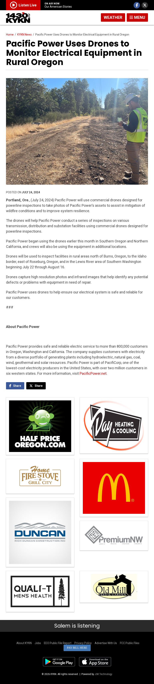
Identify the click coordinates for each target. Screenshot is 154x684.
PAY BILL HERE (77, 647)
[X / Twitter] (145, 5)
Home (10, 34)
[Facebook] (137, 5)
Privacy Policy (83, 643)
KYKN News (24, 34)
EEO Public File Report (57, 643)
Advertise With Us (106, 643)
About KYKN (24, 643)
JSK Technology (103, 674)
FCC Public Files (129, 643)
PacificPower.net (93, 373)
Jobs (38, 643)
